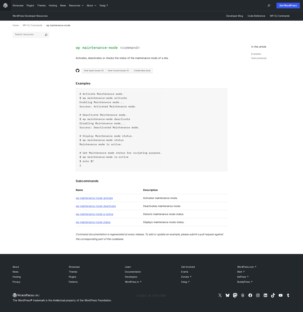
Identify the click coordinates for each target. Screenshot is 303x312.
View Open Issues (94, 70)
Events (184, 271)
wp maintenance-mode (108, 47)
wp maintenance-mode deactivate (96, 206)
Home (16, 25)
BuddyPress (245, 281)
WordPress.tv (133, 281)
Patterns (73, 281)
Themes (73, 271)
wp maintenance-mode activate (94, 198)
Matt (241, 271)
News (15, 271)
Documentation (133, 271)
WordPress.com (246, 266)
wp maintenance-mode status (93, 222)
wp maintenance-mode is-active (94, 214)
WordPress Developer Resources (30, 16)
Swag (185, 281)
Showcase (74, 266)
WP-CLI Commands (32, 25)
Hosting (17, 276)
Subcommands (259, 58)
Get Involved (188, 266)
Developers (131, 276)
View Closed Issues (118, 70)
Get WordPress (288, 5)
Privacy (16, 281)
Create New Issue (142, 70)
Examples (256, 53)
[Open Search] (268, 5)
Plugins (72, 276)
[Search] (46, 35)
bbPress (243, 276)
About (16, 266)
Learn (128, 266)
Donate (186, 276)
